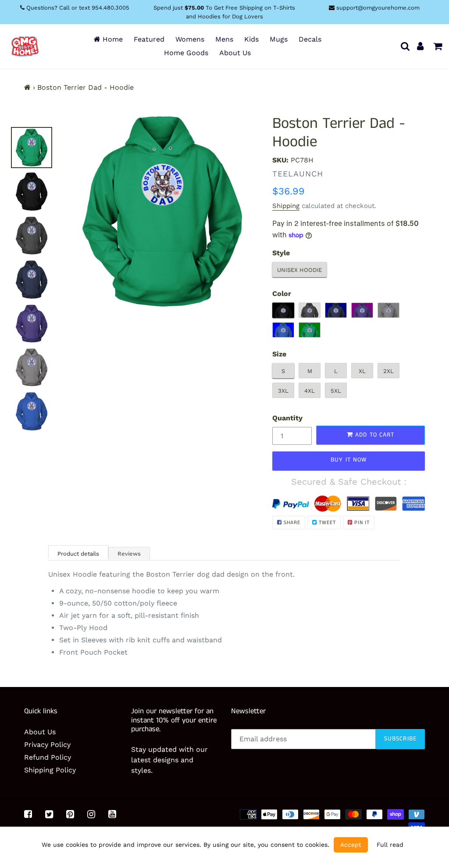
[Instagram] (91, 814)
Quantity (287, 418)
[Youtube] (112, 814)
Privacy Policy (47, 744)
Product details (78, 553)
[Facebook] (28, 814)
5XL (336, 390)
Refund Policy (47, 757)
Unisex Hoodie (299, 270)
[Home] (27, 87)
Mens (224, 39)
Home (111, 39)
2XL (388, 371)
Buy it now (349, 459)
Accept (350, 844)
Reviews (129, 553)
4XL (309, 390)
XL (362, 371)
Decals (310, 39)
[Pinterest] (70, 814)
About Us (235, 53)
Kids (251, 39)
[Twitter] (49, 814)
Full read (390, 844)
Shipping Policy (50, 770)
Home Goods (186, 53)
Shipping (285, 206)
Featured (149, 39)
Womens (189, 39)
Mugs (279, 39)
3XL (283, 390)
